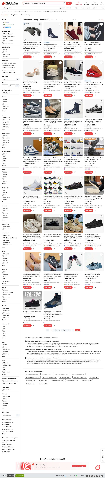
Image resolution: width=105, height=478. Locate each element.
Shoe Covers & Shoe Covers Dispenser (8, 441)
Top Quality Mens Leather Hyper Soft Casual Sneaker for (52, 235)
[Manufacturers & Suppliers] (10, 3)
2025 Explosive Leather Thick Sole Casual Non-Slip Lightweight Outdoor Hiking (93, 197)
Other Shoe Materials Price (49, 377)
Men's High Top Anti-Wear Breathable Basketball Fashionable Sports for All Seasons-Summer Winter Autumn (53, 313)
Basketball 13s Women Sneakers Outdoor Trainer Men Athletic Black (53, 197)
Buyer (68, 8)
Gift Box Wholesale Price (57, 380)
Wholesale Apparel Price (32, 374)
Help (76, 8)
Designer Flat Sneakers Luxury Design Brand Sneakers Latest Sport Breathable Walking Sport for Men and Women (53, 159)
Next (77, 330)
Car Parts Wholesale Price (78, 374)
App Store (10, 475)
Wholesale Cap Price (86, 380)
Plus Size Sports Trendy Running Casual (31, 82)
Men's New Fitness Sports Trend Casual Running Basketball (32, 121)
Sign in (101, 4)
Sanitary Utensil (6, 451)
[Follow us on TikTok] (89, 475)
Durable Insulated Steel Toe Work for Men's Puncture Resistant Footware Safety (93, 159)
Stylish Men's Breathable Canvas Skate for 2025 (32, 312)
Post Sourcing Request (79, 466)
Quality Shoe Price (30, 384)
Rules (102, 8)
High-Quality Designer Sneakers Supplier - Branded (31, 197)
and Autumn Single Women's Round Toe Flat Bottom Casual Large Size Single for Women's (53, 121)
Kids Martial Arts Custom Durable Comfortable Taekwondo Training (72, 274)
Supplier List (14, 15)
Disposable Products (7, 444)
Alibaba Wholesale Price (72, 380)
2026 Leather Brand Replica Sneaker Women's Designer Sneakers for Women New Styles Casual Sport (32, 236)
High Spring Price (43, 380)
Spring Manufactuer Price (80, 377)
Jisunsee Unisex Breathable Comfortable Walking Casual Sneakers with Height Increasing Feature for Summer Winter (92, 236)
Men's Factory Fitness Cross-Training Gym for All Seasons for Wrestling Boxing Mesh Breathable (93, 83)
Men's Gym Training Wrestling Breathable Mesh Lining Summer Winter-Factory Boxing (53, 45)
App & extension (85, 8)
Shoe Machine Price (46, 374)
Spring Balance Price (65, 377)
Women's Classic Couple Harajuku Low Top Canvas (92, 44)
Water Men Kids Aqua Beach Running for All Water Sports (73, 197)
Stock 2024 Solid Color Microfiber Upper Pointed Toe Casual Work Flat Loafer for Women (31, 274)
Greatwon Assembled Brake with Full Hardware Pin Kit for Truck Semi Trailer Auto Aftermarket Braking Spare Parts (32, 44)
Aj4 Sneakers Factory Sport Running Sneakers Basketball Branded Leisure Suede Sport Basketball (73, 159)
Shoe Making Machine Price (61, 374)
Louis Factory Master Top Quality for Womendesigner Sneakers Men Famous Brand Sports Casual (93, 121)
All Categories (7, 8)
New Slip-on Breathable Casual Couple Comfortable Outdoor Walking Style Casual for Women (72, 44)
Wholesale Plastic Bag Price (32, 377)
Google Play (20, 475)
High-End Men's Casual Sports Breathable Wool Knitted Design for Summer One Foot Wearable (73, 82)
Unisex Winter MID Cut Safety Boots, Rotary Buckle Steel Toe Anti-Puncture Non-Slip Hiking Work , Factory (73, 236)
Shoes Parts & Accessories (8, 447)
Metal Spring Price (30, 380)
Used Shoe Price (93, 377)
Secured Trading (25, 15)
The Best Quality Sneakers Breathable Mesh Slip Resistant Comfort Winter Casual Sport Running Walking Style (52, 274)
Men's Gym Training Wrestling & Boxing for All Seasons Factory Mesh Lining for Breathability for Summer (73, 122)
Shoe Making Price (43, 384)
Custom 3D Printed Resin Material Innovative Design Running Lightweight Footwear (92, 274)
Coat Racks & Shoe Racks (8, 449)
